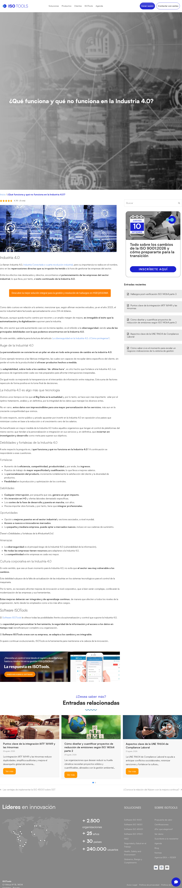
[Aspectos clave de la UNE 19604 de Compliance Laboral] (91, 726)
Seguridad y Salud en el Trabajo (135, 845)
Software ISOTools (11, 617)
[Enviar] (179, 203)
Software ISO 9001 (133, 820)
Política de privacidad (149, 885)
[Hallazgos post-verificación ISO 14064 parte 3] (130, 722)
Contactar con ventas (168, 6)
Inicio (2, 194)
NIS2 (126, 838)
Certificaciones (161, 824)
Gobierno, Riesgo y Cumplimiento (133, 861)
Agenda (158, 843)
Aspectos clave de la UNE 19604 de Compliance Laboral (153, 335)
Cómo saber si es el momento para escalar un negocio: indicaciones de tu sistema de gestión (151, 349)
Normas (158, 852)
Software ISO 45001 (133, 829)
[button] (93, 782)
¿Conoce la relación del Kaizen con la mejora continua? (151, 789)
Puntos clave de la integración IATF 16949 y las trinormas (152, 307)
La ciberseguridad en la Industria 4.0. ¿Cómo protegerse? (80, 338)
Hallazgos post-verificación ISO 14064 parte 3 (153, 294)
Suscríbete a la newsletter (166, 838)
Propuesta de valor (163, 820)
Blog (157, 848)
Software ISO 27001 (133, 834)
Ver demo (159, 834)
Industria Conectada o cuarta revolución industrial (48, 264)
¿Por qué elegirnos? (164, 829)
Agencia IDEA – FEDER (165, 857)
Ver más (9, 774)
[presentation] (1, 783)
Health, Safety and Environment (132, 853)
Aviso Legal (132, 885)
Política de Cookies (170, 885)
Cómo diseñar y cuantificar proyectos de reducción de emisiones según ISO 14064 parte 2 (152, 321)
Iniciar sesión (147, 6)
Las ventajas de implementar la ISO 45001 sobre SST (29, 789)
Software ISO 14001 (133, 824)
